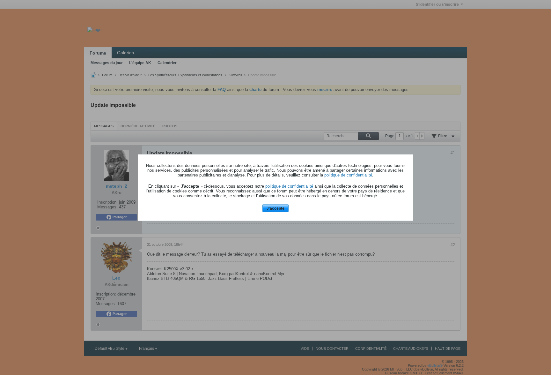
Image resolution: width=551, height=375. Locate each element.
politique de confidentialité (348, 175)
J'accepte (275, 208)
